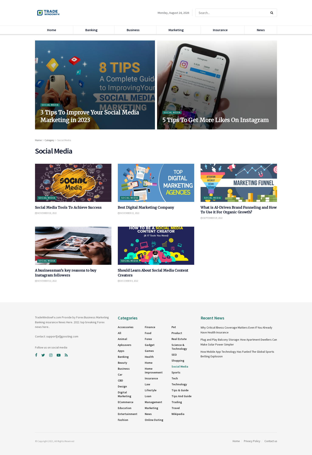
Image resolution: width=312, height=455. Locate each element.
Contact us (270, 441)
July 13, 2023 (48, 128)
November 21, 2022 (129, 213)
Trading (176, 402)
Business (133, 30)
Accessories (126, 327)
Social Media (50, 104)
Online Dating (154, 420)
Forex (148, 339)
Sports (175, 372)
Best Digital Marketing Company (146, 207)
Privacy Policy (252, 441)
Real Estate (179, 339)
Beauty (122, 363)
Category (49, 140)
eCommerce (125, 402)
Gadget (150, 345)
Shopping (177, 360)
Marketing (176, 30)
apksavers (124, 345)
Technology (179, 384)
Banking (91, 30)
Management (153, 402)
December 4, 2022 (129, 280)
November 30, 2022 (46, 213)
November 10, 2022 (46, 280)
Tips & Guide (179, 390)
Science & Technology (179, 347)
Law (147, 384)
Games (149, 351)
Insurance (220, 30)
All (119, 333)
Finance (150, 327)
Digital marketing (124, 394)
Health (149, 357)
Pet (173, 327)
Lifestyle (150, 390)
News (261, 30)
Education (124, 408)
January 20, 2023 (172, 128)
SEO (174, 355)
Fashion (123, 420)
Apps (121, 351)
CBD (120, 380)
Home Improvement (154, 370)
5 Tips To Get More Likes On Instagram (215, 120)
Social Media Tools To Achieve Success (68, 207)
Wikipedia (177, 414)
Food (148, 333)
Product (176, 333)
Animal (122, 339)
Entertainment (127, 414)
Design (122, 386)
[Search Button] (272, 12)
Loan (148, 396)
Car (120, 374)
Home (51, 30)
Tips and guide (181, 396)
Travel (175, 408)
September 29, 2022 (212, 217)
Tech (174, 378)
